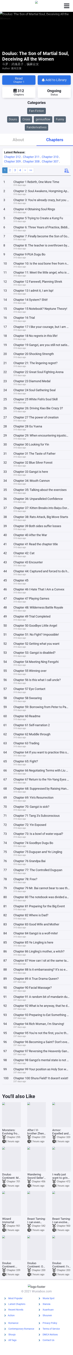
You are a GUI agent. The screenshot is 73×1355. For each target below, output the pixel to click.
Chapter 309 (12, 161)
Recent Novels (15, 1309)
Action (11, 1315)
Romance (13, 1323)
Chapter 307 (50, 161)
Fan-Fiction (36, 111)
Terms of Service (51, 1328)
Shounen (47, 1315)
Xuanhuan (48, 1309)
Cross (26, 119)
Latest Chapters (16, 1304)
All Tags (12, 1340)
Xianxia (46, 1304)
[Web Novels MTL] (36, 6)
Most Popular (15, 1298)
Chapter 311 (31, 157)
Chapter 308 (31, 161)
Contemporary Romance (21, 1328)
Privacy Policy (50, 1323)
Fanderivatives (37, 127)
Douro (13, 119)
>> (30, 170)
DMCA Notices (50, 1334)
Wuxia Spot (48, 1298)
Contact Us (48, 1340)
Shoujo (12, 1334)
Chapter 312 (12, 157)
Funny (60, 119)
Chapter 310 (50, 157)
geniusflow (43, 119)
